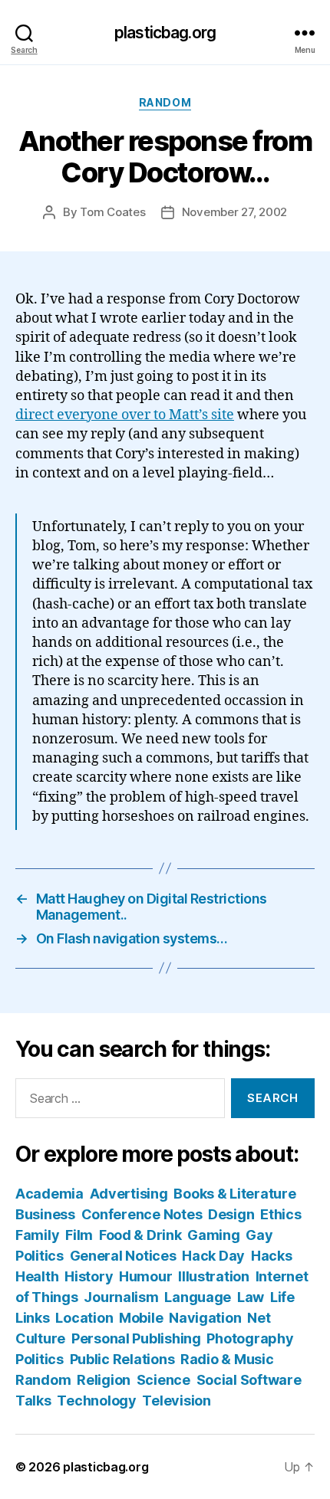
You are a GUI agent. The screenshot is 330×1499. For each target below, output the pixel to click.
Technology (96, 1400)
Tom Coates (112, 212)
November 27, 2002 (235, 212)
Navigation (205, 1318)
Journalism (121, 1297)
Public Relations (122, 1359)
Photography (249, 1338)
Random (165, 102)
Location (84, 1318)
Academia (49, 1194)
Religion (103, 1380)
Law (250, 1297)
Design (231, 1214)
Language (197, 1297)
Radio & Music (227, 1359)
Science (163, 1380)
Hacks (271, 1256)
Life (282, 1297)
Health (36, 1276)
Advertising (129, 1194)
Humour (145, 1276)
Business (45, 1214)
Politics (39, 1359)
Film (79, 1235)
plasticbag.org (165, 33)
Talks (33, 1400)
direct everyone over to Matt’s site (124, 415)
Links (32, 1318)
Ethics (280, 1214)
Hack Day (213, 1256)
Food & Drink (140, 1235)
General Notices (123, 1256)
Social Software (249, 1380)
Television (176, 1400)
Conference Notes (142, 1214)
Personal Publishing (136, 1338)
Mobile (141, 1318)
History (88, 1276)
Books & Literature (234, 1194)
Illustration (213, 1276)
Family (37, 1235)
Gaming (213, 1235)
